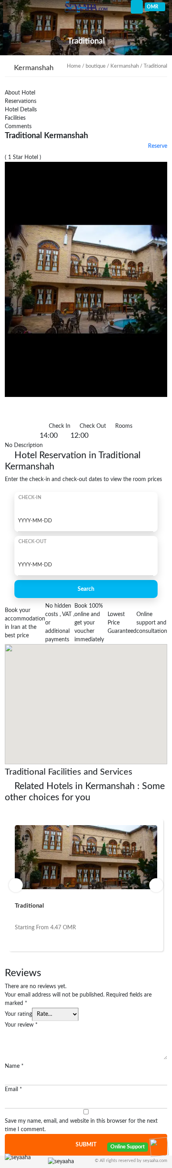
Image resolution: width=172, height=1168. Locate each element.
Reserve (156, 146)
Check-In (29, 497)
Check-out (32, 541)
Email (13, 1089)
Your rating (18, 1014)
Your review (21, 1025)
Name (14, 1066)
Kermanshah (124, 66)
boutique (96, 66)
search (86, 589)
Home (74, 66)
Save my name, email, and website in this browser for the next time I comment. (81, 1125)
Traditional (29, 906)
